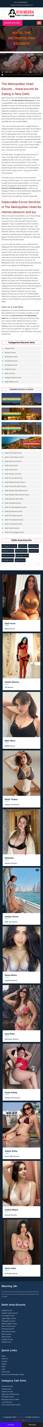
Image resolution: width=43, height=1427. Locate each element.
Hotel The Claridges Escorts (14, 532)
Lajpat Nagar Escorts (22, 555)
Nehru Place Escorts (8, 555)
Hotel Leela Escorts (11, 465)
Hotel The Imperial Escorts (14, 520)
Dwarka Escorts (33, 551)
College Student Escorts (13, 378)
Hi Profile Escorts (11, 1273)
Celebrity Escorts (11, 980)
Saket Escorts (23, 546)
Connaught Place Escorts (9, 546)
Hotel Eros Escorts (11, 470)
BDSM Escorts (10, 746)
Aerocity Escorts (33, 546)
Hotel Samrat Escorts (12, 528)
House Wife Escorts (12, 1156)
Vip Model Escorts (11, 365)
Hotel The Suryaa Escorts (13, 478)
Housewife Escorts (11, 361)
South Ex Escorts (20, 560)
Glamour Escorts (11, 863)
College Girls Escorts (12, 1098)
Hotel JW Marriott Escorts (13, 511)
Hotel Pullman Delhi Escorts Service (17, 495)
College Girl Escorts (12, 804)
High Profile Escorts (11, 382)
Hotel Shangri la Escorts (13, 474)
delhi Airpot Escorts (21, 551)
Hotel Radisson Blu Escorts (14, 499)
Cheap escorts (10, 348)
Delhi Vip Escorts (11, 922)
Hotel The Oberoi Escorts (13, 516)
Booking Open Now (12, 23)
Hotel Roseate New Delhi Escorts (16, 491)
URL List (27, 1420)
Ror (21, 1420)
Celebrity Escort (10, 369)
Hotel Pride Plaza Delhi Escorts (15, 486)
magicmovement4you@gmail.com (21, 5)
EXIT (6, 1296)
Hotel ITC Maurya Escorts (13, 524)
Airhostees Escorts (11, 1039)
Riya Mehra (20, 1417)
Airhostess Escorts (11, 357)
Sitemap (16, 1420)
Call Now (11, 1425)
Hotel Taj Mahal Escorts (13, 503)
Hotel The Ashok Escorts (13, 453)
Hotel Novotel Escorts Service (15, 482)
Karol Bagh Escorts (7, 560)
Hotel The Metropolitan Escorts (15, 507)
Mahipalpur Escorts (7, 551)
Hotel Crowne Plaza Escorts (14, 457)
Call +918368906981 (21, 2)
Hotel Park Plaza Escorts (13, 461)
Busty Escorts (10, 629)
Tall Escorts (9, 687)
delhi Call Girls (10, 373)
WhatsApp (32, 1425)
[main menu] (39, 23)
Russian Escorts (10, 352)
